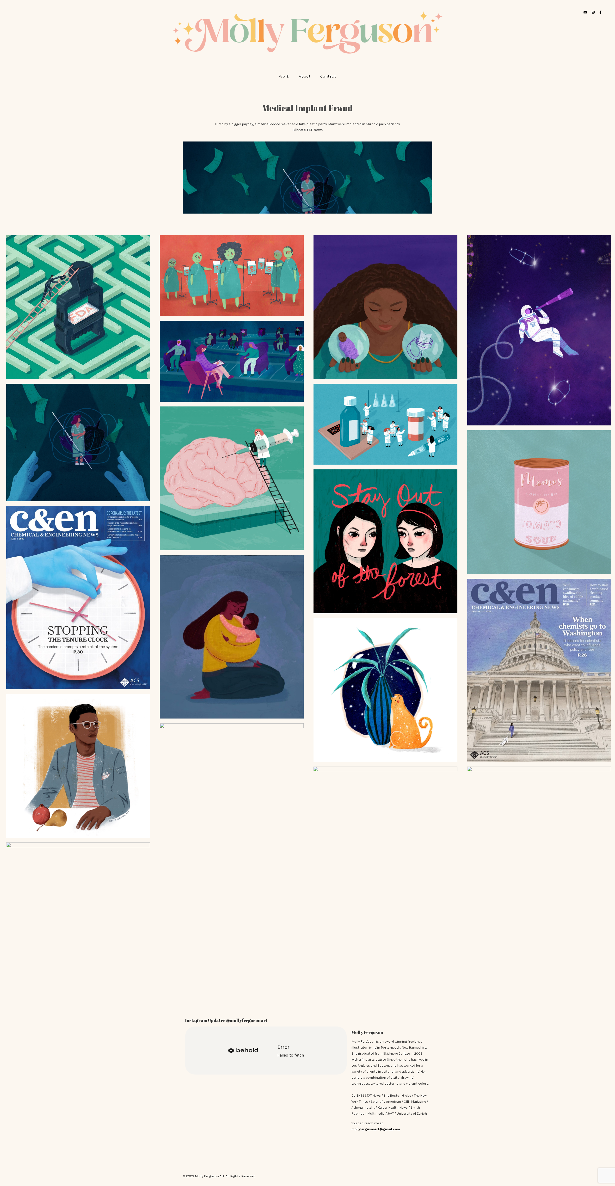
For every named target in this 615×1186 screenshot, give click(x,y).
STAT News (313, 130)
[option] (307, 177)
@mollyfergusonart (246, 1020)
